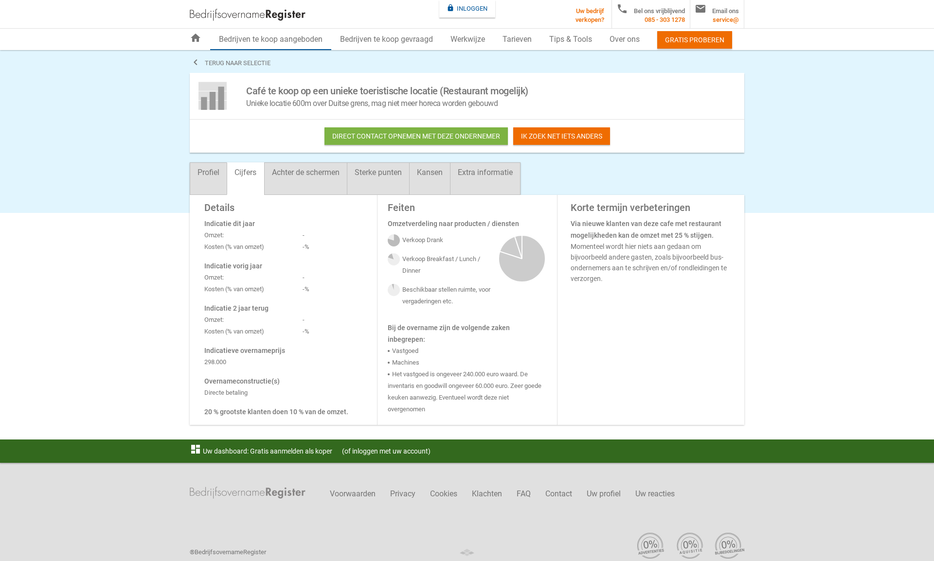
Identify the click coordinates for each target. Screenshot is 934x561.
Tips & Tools (570, 39)
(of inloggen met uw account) (386, 451)
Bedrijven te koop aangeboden (271, 39)
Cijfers (245, 172)
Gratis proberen (694, 40)
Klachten (487, 493)
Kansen (430, 172)
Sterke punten (378, 172)
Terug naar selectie (230, 62)
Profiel (208, 172)
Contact (558, 493)
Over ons (625, 39)
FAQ (524, 493)
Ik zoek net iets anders (561, 136)
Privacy (402, 493)
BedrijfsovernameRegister (247, 15)
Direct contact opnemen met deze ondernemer (416, 136)
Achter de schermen (306, 172)
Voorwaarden (353, 493)
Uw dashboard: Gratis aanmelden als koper (261, 451)
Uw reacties (655, 493)
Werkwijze (467, 39)
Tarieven (517, 39)
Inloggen (467, 8)
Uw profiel (604, 493)
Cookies (443, 493)
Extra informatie (485, 172)
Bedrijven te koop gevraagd (386, 39)
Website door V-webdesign (467, 552)
